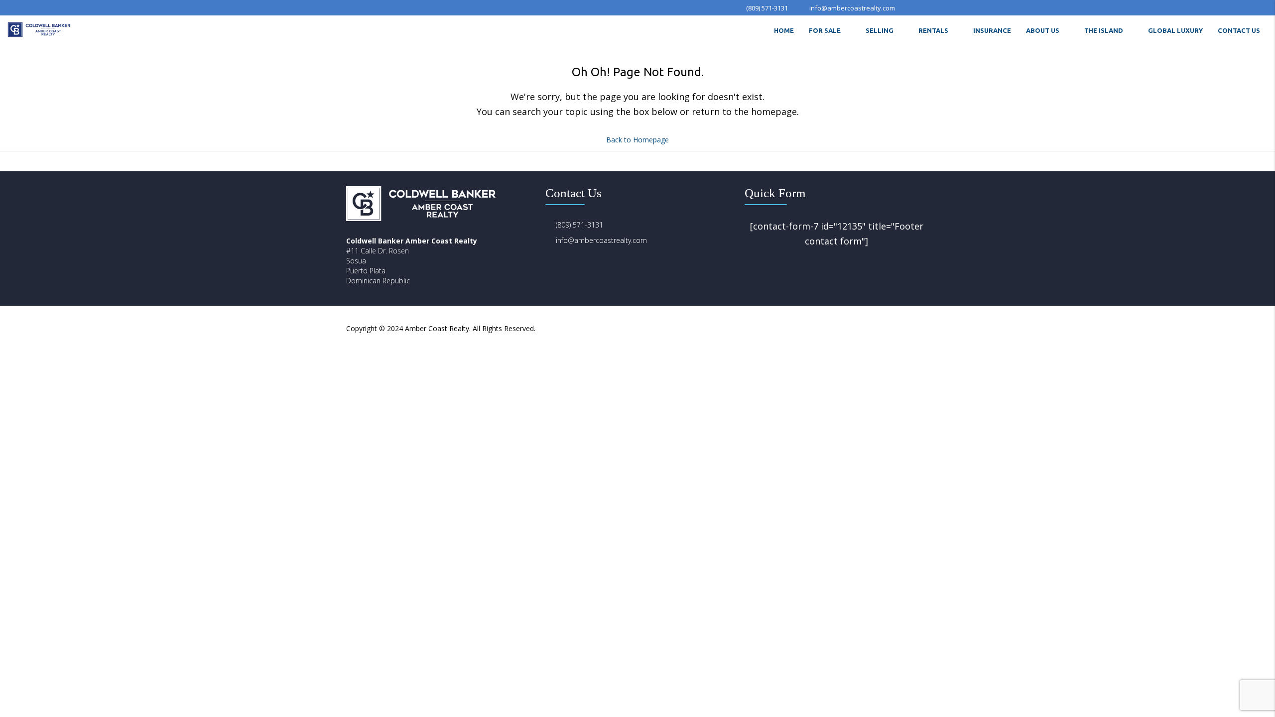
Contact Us (1239, 30)
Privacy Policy (837, 328)
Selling (879, 30)
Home (784, 30)
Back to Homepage (637, 139)
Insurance (992, 30)
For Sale (825, 30)
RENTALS (933, 30)
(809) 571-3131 (579, 225)
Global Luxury (1175, 30)
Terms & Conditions (896, 328)
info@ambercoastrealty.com (601, 240)
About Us (1042, 30)
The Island (1103, 30)
